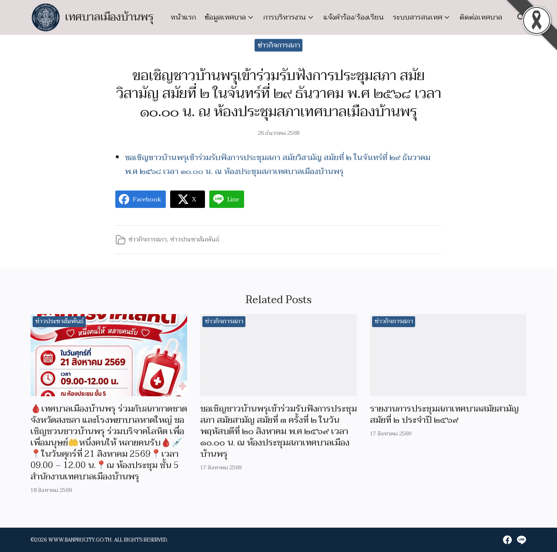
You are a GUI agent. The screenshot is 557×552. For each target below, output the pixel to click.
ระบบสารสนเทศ (417, 17)
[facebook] (507, 540)
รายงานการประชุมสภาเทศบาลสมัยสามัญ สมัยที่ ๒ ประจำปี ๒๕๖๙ (444, 414)
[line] (521, 540)
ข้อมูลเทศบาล (225, 17)
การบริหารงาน (284, 17)
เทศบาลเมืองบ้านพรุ (109, 17)
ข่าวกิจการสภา (279, 45)
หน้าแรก (183, 17)
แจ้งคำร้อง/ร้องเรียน (353, 17)
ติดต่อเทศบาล (481, 17)
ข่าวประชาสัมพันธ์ (194, 239)
